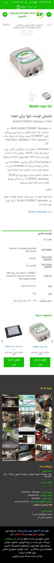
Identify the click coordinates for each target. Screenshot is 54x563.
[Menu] (48, 14)
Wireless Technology (27, 28)
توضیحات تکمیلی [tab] (45, 233)
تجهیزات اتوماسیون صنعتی (29, 25)
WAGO (6, 25)
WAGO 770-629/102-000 (14, 348)
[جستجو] (5, 14)
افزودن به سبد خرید (40, 362)
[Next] (5, 63)
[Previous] (47, 63)
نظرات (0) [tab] (48, 239)
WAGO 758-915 (40, 347)
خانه (49, 25)
